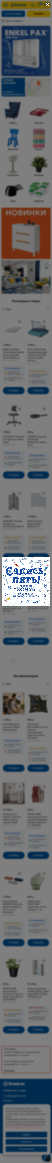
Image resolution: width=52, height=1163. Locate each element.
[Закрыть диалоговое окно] (47, 4)
